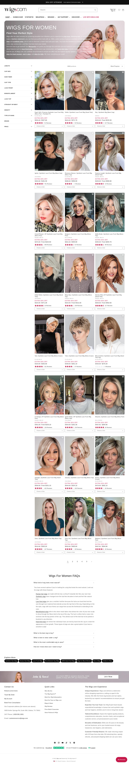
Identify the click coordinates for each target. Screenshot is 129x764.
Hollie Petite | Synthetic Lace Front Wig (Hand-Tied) (49, 295)
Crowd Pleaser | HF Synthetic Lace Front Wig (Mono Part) (48, 234)
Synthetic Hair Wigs (11, 661)
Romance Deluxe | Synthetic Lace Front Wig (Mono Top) (78, 173)
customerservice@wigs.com (18, 718)
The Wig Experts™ (50, 694)
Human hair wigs (41, 594)
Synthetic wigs (41, 596)
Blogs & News (49, 703)
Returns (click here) (11, 691)
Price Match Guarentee (52, 709)
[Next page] (91, 562)
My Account (8, 698)
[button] (123, 10)
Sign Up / (113, 9)
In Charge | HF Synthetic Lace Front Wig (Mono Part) (49, 417)
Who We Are (48, 691)
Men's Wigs (96, 661)
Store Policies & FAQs (51, 712)
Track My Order (9, 695)
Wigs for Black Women (84, 661)
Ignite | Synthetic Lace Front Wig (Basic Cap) (48, 173)
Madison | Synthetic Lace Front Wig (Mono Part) (108, 539)
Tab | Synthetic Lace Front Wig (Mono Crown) (49, 356)
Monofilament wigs (42, 611)
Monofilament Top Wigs (52, 661)
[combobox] (95, 10)
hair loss (67, 36)
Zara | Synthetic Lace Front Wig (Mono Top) (48, 538)
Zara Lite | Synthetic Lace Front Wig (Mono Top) (78, 539)
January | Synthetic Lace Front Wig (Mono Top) (79, 477)
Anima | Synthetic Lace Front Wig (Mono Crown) (107, 478)
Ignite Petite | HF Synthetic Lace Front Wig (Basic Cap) (78, 417)
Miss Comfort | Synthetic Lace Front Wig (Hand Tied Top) (109, 356)
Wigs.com (59, 758)
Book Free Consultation (12, 702)
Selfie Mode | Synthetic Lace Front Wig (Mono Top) (109, 234)
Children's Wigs (107, 661)
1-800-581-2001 (18, 714)
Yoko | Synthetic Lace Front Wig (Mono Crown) (79, 356)
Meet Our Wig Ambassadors (53, 697)
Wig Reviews (48, 706)
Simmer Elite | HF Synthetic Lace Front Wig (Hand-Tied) (108, 295)
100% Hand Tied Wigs (68, 661)
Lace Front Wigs (38, 661)
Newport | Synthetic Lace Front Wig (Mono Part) (78, 234)
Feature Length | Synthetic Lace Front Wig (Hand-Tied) (108, 173)
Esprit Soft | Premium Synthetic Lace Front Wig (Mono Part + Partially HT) (49, 113)
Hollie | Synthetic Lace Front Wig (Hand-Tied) (79, 112)
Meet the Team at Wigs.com (53, 700)
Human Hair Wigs (25, 661)
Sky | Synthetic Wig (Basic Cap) (104, 112)
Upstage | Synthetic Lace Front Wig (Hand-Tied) (48, 478)
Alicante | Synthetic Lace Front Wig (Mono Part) (109, 416)
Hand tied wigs (41, 621)
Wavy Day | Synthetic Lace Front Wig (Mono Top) (78, 295)
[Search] (95, 10)
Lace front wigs (41, 601)
